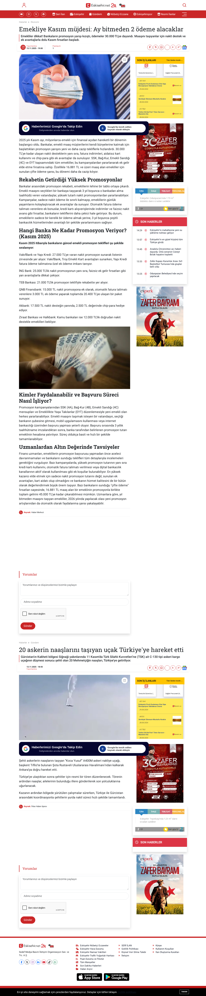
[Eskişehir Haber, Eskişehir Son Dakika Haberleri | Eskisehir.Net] (105, 5)
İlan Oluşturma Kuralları (167, 952)
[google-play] (116, 976)
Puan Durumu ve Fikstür (92, 959)
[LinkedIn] (38, 962)
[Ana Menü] (184, 14)
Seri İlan (60, 14)
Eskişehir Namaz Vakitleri (93, 952)
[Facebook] (21, 962)
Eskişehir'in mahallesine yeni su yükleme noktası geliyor (166, 231)
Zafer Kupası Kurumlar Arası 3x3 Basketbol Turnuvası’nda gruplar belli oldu (166, 264)
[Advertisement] (74, 540)
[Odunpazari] (159, 152)
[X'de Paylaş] (155, 47)
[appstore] (89, 976)
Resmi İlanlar (168, 14)
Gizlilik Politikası (130, 948)
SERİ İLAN (127, 945)
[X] (27, 962)
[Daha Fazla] (167, 47)
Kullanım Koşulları (165, 948)
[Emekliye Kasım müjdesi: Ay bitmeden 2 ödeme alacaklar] (74, 86)
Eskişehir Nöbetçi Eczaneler (94, 945)
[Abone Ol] (184, 47)
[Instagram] (32, 962)
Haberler (23, 22)
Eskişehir (79, 14)
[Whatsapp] (54, 962)
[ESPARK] (159, 316)
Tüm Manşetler (87, 962)
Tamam (184, 992)
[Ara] (184, 5)
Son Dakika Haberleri (90, 965)
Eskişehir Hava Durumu (92, 948)
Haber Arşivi (86, 969)
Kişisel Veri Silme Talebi (134, 952)
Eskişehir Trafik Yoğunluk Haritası (97, 955)
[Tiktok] (49, 962)
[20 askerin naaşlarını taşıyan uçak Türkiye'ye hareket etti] (74, 707)
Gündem (97, 14)
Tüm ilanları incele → (174, 60)
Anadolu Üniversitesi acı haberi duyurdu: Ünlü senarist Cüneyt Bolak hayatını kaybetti (165, 252)
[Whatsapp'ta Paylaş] (161, 47)
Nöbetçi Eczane (119, 14)
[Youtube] (43, 962)
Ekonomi (35, 22)
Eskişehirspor (144, 14)
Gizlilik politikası (127, 992)
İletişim (125, 955)
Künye (159, 945)
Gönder (28, 625)
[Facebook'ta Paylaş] (149, 47)
